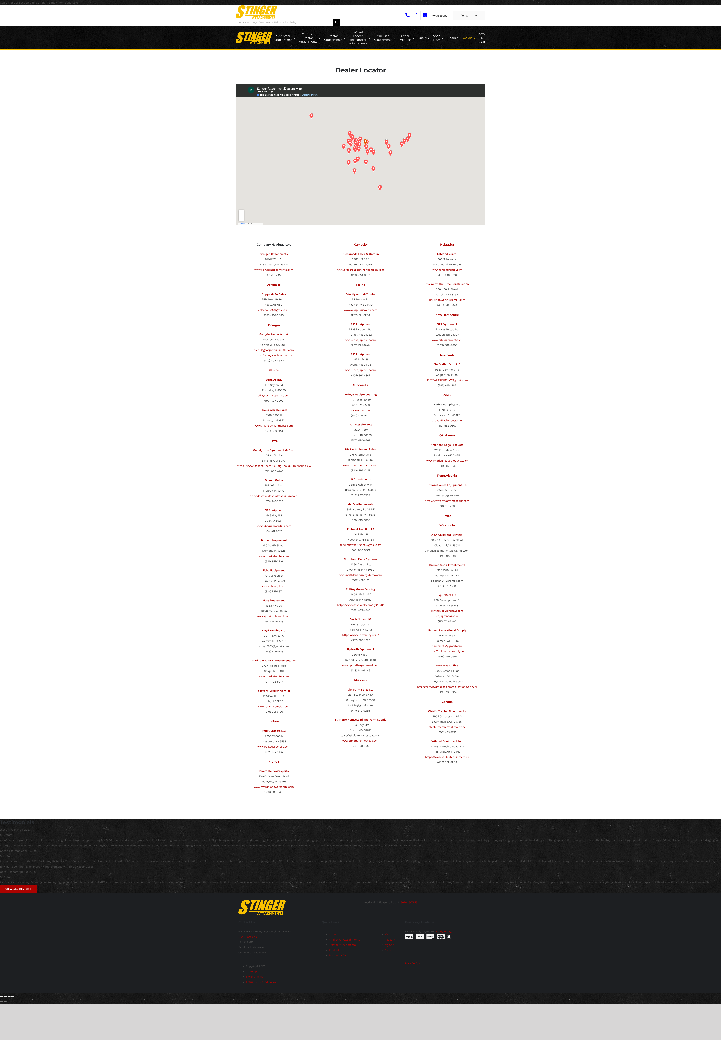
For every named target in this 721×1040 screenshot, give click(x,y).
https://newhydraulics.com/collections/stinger (447, 686)
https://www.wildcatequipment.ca (447, 757)
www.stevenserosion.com (274, 706)
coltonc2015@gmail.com (274, 310)
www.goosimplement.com (273, 616)
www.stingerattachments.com (273, 269)
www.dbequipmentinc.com (274, 526)
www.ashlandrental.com (447, 269)
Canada (447, 701)
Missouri (360, 680)
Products (335, 950)
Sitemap (251, 971)
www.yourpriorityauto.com (360, 310)
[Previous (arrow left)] (1, 1001)
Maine (360, 284)
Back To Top (412, 963)
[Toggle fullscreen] (9, 996)
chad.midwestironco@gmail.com (360, 545)
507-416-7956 (409, 902)
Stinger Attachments (274, 254)
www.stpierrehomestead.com (360, 740)
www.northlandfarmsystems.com (360, 575)
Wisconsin (447, 525)
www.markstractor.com (274, 556)
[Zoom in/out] (12, 996)
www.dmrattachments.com (360, 465)
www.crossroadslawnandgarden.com (360, 269)
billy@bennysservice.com (274, 395)
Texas (447, 516)
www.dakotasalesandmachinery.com (273, 496)
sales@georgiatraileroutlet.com (274, 350)
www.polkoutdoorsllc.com (273, 746)
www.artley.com (361, 410)
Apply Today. (444, 931)
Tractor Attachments (342, 945)
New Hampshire (447, 315)
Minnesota (360, 385)
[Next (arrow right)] (5, 1001)
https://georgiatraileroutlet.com (274, 355)
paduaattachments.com (447, 420)
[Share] (5, 996)
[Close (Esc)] (1, 996)
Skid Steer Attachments (344, 939)
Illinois (274, 370)
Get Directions (247, 936)
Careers (389, 950)
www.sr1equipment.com (360, 340)
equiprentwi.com (447, 616)
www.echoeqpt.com (274, 586)
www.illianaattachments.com (274, 425)
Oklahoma (447, 435)
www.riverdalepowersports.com (274, 786)
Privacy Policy (254, 976)
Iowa (274, 440)
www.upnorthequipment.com (360, 665)
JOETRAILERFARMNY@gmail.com (447, 380)
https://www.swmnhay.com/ (360, 635)
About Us (335, 934)
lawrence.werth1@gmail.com (447, 299)
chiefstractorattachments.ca (447, 727)
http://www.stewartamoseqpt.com (447, 500)
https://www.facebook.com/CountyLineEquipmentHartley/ (274, 466)
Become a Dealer (340, 955)
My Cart (389, 945)
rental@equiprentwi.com (447, 610)
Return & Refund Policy (261, 982)
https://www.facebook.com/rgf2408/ (360, 605)
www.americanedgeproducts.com (447, 460)
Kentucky (361, 244)
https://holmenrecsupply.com (447, 651)
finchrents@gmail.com (447, 646)
